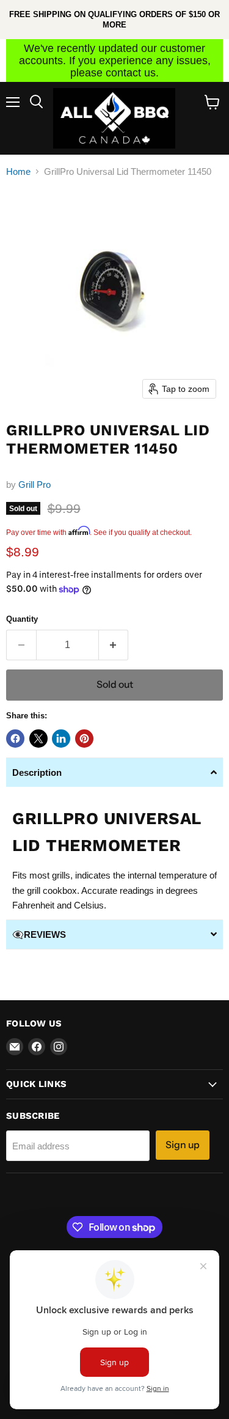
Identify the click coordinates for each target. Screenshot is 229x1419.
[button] (114, 772)
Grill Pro (34, 484)
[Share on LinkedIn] (61, 738)
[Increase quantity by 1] (114, 645)
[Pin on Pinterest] (84, 738)
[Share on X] (38, 738)
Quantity (22, 619)
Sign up (182, 1145)
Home (18, 171)
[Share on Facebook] (15, 738)
